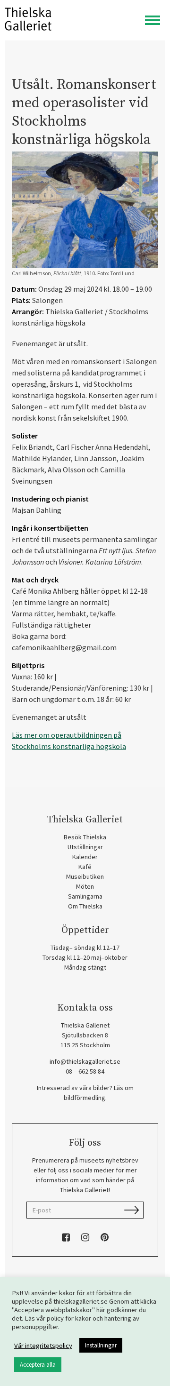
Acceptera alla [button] (38, 1365)
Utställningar (85, 847)
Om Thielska (85, 906)
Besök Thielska (85, 837)
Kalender (85, 856)
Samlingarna (85, 896)
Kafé (85, 866)
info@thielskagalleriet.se (85, 1061)
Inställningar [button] (101, 1345)
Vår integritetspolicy (43, 1345)
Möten (85, 886)
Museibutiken (85, 876)
